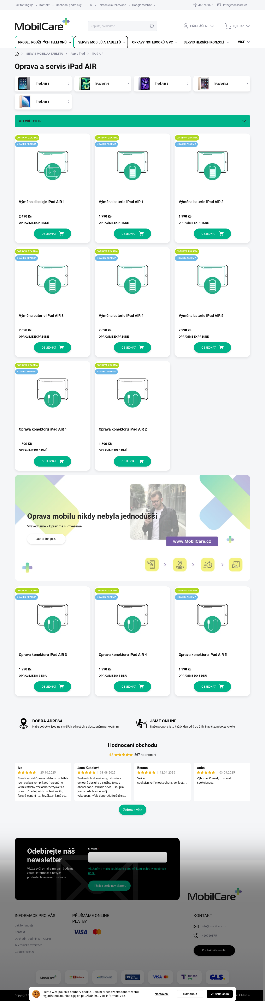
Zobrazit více (132, 810)
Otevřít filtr (30, 121)
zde (122, 995)
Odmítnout (190, 994)
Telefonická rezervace (112, 5)
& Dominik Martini (238, 995)
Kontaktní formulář (214, 950)
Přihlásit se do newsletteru (109, 885)
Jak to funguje (24, 5)
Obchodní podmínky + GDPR (74, 5)
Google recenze (142, 5)
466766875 (205, 5)
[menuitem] (44, 42)
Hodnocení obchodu (132, 745)
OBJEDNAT (49, 233)
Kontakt (44, 5)
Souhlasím (222, 994)
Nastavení (162, 994)
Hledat (151, 26)
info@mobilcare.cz (214, 926)
